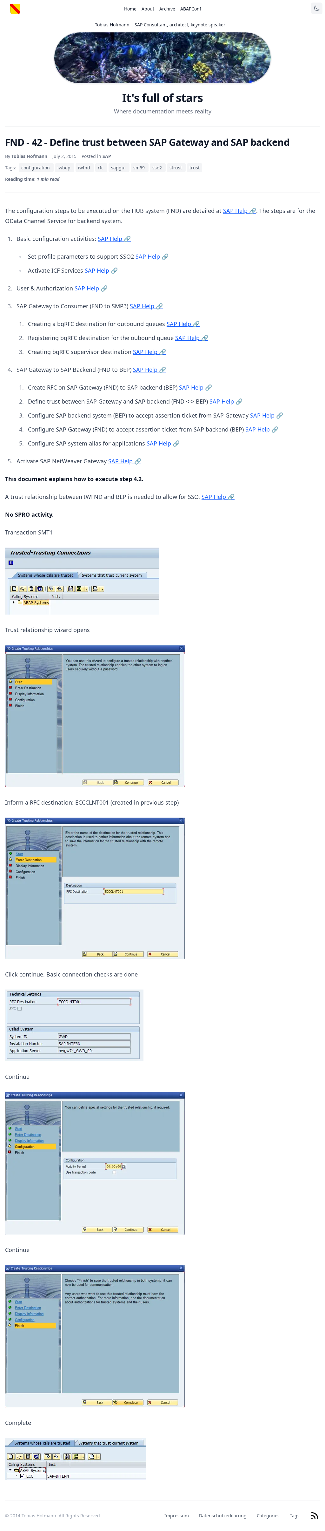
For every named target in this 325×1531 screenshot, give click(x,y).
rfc (101, 168)
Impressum (176, 1516)
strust (176, 168)
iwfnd (84, 168)
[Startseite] (15, 9)
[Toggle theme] (316, 8)
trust (194, 168)
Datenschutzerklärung (223, 1516)
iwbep (64, 168)
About (148, 9)
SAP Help (239, 210)
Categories (268, 1516)
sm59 (139, 168)
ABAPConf (190, 9)
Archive (167, 9)
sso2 (157, 168)
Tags (295, 1516)
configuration (36, 168)
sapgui (119, 168)
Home (130, 9)
